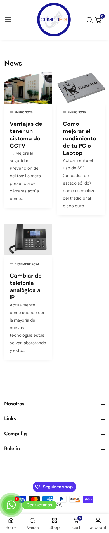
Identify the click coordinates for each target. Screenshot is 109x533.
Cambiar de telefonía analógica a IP (26, 286)
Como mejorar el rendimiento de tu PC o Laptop (79, 138)
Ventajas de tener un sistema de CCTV (26, 134)
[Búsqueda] (91, 20)
